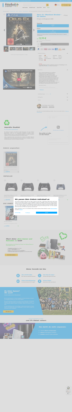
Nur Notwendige (17, 212)
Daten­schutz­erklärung (53, 208)
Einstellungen (27, 212)
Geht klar (46, 212)
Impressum (20, 209)
